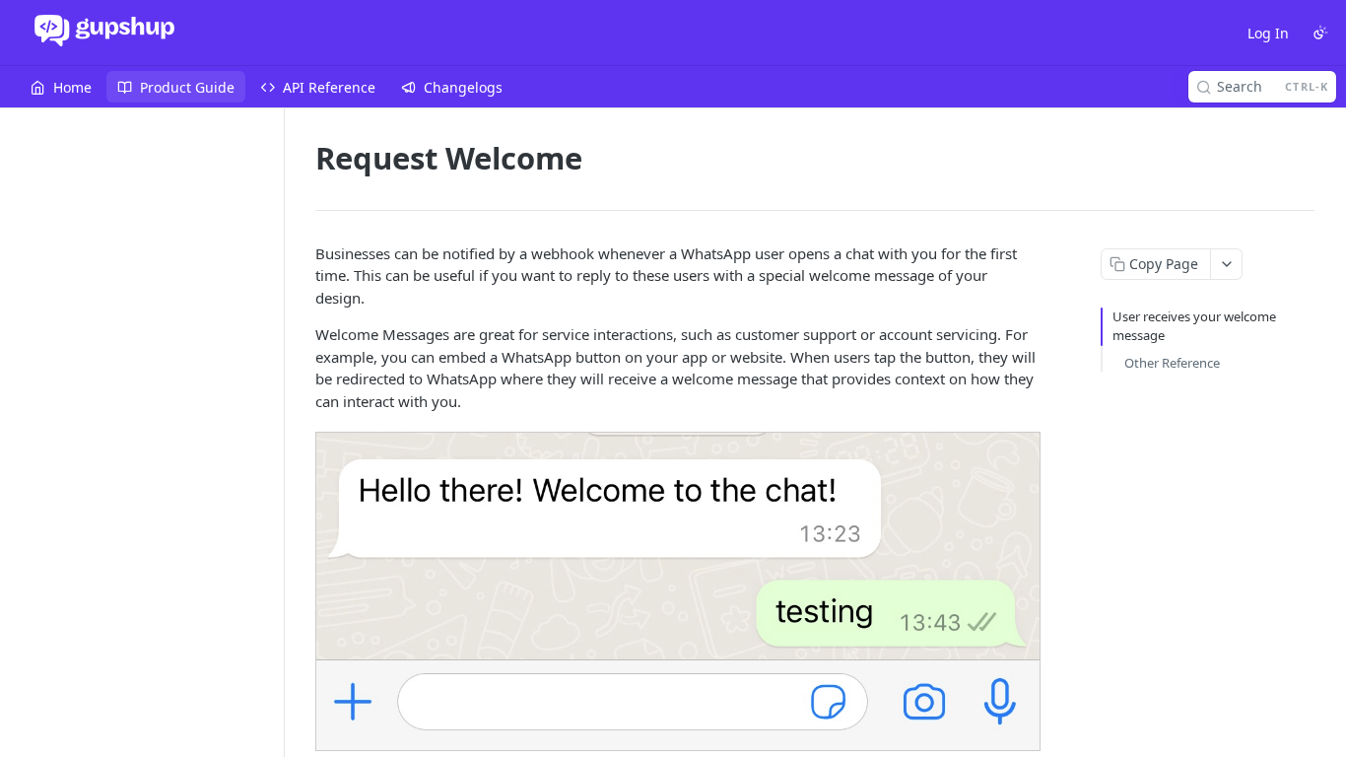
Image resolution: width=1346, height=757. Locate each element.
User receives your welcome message (1194, 326)
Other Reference (1172, 363)
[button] (677, 591)
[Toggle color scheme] (1320, 32)
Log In (1268, 33)
